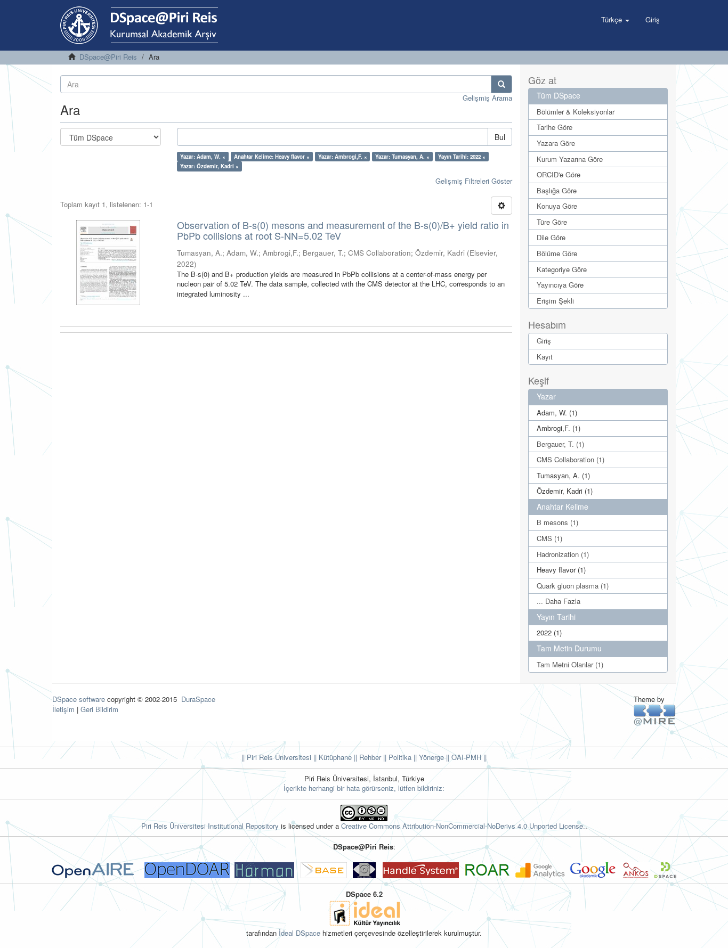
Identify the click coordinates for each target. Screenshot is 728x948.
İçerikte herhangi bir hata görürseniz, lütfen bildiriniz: (364, 788)
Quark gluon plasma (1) (573, 586)
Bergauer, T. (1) (560, 444)
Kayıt (545, 357)
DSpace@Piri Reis (108, 57)
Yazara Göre (556, 143)
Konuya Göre (557, 206)
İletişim (63, 709)
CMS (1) (549, 538)
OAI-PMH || (468, 757)
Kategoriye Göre (562, 269)
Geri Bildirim (99, 709)
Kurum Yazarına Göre (570, 159)
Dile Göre (551, 237)
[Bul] (501, 84)
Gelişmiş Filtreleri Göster (473, 181)
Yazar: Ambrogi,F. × (342, 156)
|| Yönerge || (430, 757)
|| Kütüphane (331, 757)
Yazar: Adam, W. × (202, 156)
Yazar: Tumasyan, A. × (402, 156)
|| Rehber (366, 757)
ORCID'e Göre (558, 174)
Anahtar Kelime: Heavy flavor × (272, 156)
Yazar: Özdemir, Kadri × (209, 166)
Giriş (544, 341)
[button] (615, 19)
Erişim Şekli (555, 301)
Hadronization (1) (563, 554)
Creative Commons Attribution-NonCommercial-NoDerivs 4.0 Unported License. (463, 826)
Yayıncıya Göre (560, 285)
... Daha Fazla (558, 601)
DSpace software (78, 699)
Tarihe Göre (554, 127)
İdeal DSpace (299, 933)
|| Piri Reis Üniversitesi (276, 757)
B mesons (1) (557, 522)
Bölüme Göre (557, 253)
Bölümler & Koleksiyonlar (575, 112)
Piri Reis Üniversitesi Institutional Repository (210, 826)
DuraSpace (198, 699)
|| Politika (396, 757)
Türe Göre (552, 222)
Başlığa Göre (557, 190)
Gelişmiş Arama (487, 98)
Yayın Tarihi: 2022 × (462, 156)
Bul (500, 137)
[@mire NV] (655, 714)
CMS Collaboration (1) (570, 459)
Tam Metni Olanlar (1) (570, 664)
